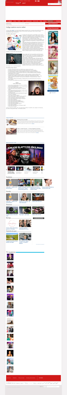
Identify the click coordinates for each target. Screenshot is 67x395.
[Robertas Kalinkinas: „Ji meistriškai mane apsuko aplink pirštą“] (10, 300)
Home (9, 21)
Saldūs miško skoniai (36, 214)
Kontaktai (41, 377)
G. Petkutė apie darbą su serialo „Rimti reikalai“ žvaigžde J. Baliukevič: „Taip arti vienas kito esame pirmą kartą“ (22, 325)
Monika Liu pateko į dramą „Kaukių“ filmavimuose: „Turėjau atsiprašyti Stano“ (17, 349)
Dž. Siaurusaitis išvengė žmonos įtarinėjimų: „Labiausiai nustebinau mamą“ (17, 293)
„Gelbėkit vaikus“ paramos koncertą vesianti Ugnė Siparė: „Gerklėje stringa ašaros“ (18, 269)
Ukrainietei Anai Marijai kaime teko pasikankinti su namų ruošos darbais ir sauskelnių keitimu (20, 357)
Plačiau (33, 123)
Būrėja (41, 21)
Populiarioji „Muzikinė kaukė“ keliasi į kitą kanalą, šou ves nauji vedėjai (16, 277)
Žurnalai (56, 2)
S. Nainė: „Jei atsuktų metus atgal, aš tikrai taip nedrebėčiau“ (15, 261)
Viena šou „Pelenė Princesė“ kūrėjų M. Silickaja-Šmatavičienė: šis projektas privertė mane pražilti (20, 373)
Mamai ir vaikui (35, 21)
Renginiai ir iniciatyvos (39, 23)
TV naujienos (14, 23)
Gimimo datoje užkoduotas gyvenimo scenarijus (12, 228)
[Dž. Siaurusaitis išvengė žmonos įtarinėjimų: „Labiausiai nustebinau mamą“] (10, 292)
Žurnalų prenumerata (30, 377)
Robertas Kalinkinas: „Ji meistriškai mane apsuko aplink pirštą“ (15, 301)
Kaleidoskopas (50, 21)
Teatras (33, 23)
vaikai (13, 30)
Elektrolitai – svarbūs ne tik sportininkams (11, 188)
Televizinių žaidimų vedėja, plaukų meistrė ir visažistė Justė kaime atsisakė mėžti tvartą (19, 341)
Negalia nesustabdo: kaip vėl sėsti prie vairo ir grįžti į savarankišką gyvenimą (24, 188)
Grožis (23, 21)
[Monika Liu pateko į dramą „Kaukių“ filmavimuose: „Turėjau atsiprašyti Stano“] (10, 348)
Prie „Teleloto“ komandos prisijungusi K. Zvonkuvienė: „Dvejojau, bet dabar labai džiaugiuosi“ (20, 333)
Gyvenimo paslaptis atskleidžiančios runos (23, 228)
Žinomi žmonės (9, 24)
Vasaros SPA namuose (37, 201)
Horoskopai (58, 21)
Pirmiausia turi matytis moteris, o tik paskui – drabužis (23, 242)
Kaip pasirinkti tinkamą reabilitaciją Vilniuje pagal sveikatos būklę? (35, 188)
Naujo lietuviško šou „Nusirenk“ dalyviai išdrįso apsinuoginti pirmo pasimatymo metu (19, 285)
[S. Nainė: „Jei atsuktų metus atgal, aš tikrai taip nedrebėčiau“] (10, 259)
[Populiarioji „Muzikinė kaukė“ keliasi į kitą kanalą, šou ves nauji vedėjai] (10, 275)
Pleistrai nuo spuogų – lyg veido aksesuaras (24, 202)
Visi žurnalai (53, 92)
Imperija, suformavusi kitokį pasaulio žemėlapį (12, 242)
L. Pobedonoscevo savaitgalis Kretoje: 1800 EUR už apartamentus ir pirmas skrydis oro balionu (20, 365)
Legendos (19, 23)
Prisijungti (47, 25)
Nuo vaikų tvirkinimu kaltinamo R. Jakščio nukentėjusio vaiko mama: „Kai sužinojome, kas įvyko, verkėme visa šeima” (23, 309)
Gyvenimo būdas (29, 21)
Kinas (30, 23)
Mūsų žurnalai (21, 377)
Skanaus (44, 21)
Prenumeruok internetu (52, 90)
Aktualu (15, 21)
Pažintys (23, 23)
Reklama (14, 377)
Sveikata (19, 21)
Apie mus (9, 377)
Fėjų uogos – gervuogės (24, 214)
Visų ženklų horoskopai (40, 244)
